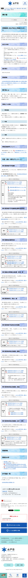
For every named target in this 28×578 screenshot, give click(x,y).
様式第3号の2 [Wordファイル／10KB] (15, 370)
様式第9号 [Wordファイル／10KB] (16, 288)
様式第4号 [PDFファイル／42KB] (15, 404)
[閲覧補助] (25, 3)
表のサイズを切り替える (14, 179)
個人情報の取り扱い (5, 538)
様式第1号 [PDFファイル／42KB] (14, 183)
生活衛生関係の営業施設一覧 (8, 482)
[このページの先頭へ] (24, 575)
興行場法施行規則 (7, 462)
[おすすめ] (3, 575)
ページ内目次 (14, 19)
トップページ (6, 8)
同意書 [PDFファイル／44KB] (17, 412)
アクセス (8, 565)
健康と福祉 (19, 8)
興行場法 (6, 461)
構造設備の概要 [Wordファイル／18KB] (15, 262)
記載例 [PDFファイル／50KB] (17, 414)
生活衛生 (8, 9)
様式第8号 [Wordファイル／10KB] (16, 314)
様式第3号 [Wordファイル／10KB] (16, 341)
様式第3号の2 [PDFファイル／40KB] (15, 372)
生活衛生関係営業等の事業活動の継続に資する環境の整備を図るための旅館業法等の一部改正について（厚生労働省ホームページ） (14, 83)
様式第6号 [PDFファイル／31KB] (14, 257)
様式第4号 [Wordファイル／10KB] (15, 403)
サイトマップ (17, 540)
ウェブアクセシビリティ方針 (7, 540)
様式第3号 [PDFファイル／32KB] (16, 342)
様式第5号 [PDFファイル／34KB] (14, 438)
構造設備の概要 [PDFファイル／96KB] (15, 263)
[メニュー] (17, 575)
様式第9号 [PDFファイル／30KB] (16, 290)
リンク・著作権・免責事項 (16, 538)
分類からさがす (13, 8)
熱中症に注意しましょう (7, 519)
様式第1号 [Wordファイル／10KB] (14, 182)
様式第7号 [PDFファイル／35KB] (16, 231)
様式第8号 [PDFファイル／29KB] (16, 316)
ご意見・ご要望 (19, 565)
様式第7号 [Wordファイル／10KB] (16, 229)
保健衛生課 (4, 491)
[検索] (10, 575)
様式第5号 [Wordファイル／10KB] (14, 437)
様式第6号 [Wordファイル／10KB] (14, 256)
